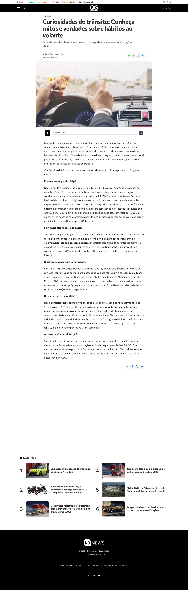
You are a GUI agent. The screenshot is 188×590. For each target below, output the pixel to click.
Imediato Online (44, 2)
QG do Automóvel (86, 2)
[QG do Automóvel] (94, 8)
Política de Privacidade (70, 565)
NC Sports (31, 2)
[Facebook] (167, 2)
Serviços (47, 16)
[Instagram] (164, 2)
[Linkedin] (143, 56)
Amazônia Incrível (69, 2)
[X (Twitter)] (138, 56)
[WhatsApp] (129, 56)
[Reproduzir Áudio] (47, 133)
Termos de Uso (91, 565)
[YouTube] (170, 2)
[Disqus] (94, 408)
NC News (20, 2)
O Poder (56, 2)
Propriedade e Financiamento (115, 565)
